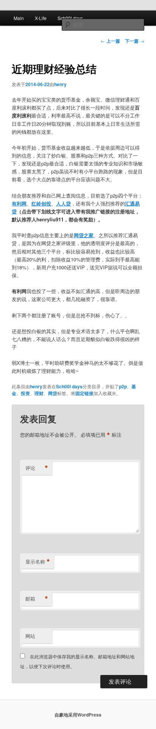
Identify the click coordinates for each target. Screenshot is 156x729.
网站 (30, 635)
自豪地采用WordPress (78, 714)
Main (19, 18)
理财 (39, 393)
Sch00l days (70, 18)
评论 (36, 468)
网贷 (52, 393)
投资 (25, 393)
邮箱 (36, 599)
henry (60, 84)
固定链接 (84, 393)
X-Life (41, 18)
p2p (123, 386)
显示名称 (37, 562)
